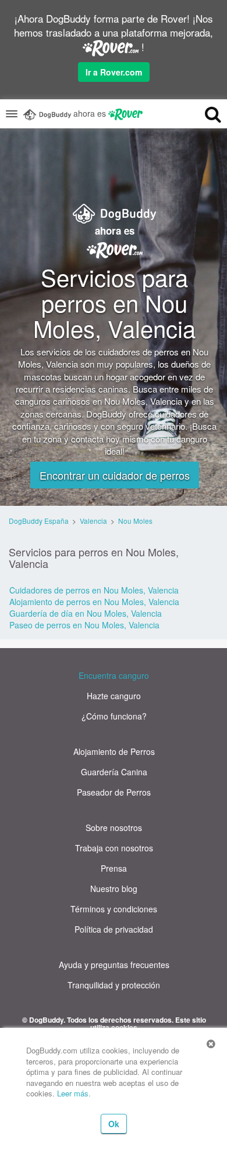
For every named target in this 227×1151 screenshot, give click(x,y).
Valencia (93, 521)
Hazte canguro (114, 696)
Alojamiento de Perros (114, 751)
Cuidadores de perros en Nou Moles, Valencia (94, 590)
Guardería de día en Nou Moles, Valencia (85, 613)
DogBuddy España (39, 521)
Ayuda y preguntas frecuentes (114, 964)
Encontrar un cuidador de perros (115, 475)
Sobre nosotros (114, 827)
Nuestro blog (113, 888)
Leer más (72, 1093)
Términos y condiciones (113, 909)
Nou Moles (135, 521)
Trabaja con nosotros (114, 848)
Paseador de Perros (114, 792)
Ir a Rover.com (114, 72)
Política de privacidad (114, 929)
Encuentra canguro (114, 675)
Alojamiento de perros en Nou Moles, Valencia (94, 601)
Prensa (114, 868)
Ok (113, 1124)
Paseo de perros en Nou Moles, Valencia (84, 625)
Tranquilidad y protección (114, 985)
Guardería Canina (114, 772)
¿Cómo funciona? (114, 716)
